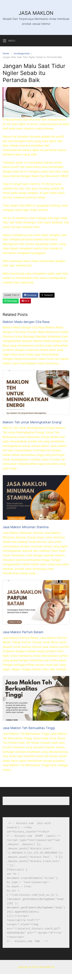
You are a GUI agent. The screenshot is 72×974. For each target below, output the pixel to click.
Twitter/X (48, 295)
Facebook (31, 295)
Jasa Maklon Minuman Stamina (26, 527)
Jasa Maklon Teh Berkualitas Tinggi (29, 728)
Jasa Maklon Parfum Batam (23, 632)
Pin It (26, 301)
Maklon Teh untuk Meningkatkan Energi (32, 422)
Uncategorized (21, 53)
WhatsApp (11, 301)
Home (6, 53)
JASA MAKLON (36, 13)
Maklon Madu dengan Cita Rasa (26, 322)
